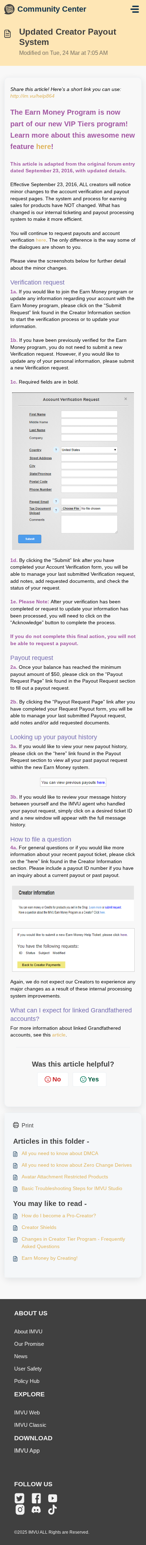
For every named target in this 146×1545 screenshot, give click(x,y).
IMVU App (27, 1451)
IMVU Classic (30, 1425)
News (21, 1356)
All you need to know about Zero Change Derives (77, 1165)
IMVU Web (27, 1412)
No (56, 1079)
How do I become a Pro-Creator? (59, 1215)
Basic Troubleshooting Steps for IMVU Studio (72, 1188)
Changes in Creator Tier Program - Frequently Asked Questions (73, 1242)
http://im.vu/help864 (32, 96)
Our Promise (29, 1344)
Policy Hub (26, 1381)
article (59, 1035)
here (43, 146)
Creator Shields (39, 1227)
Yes (93, 1079)
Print (27, 1125)
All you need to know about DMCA (60, 1153)
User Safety (28, 1369)
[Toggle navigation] (135, 9)
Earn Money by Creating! (50, 1258)
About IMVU (28, 1331)
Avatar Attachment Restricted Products (65, 1176)
